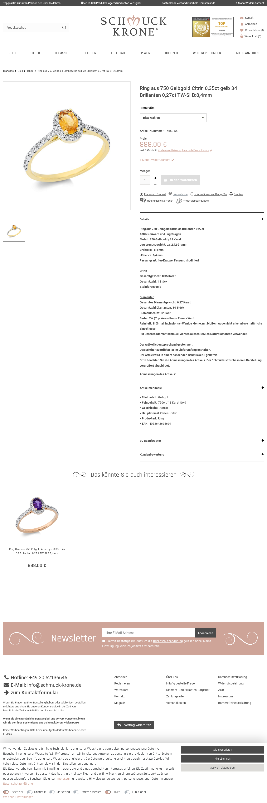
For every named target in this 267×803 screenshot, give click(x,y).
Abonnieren (205, 633)
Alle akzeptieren (222, 750)
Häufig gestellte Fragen (181, 683)
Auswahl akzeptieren (222, 768)
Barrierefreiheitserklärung (234, 703)
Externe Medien (91, 792)
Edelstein (89, 53)
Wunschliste (254, 30)
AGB (221, 690)
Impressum (225, 696)
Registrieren (122, 683)
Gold (12, 53)
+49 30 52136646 (48, 678)
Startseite (8, 70)
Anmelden (120, 677)
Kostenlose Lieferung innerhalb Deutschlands (183, 150)
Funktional (139, 792)
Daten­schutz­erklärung (18, 784)
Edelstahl (118, 53)
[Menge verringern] (155, 184)
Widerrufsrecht (250, 3)
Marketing (63, 792)
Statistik (40, 792)
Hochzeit (171, 53)
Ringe (30, 70)
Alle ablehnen (222, 759)
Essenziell (17, 792)
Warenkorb (252, 36)
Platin (145, 53)
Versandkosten (176, 703)
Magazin (120, 703)
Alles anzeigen (247, 53)
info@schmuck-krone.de (54, 685)
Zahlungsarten (175, 696)
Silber (35, 53)
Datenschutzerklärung (232, 677)
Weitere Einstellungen (18, 797)
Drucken (238, 194)
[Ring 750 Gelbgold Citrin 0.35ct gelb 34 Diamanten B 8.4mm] (66, 146)
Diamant (61, 53)
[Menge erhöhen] (155, 178)
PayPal (116, 792)
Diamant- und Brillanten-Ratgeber (187, 690)
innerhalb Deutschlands (188, 3)
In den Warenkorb (183, 180)
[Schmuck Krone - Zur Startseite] (133, 25)
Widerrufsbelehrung (231, 683)
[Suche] (64, 27)
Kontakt (249, 17)
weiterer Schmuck (207, 53)
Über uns (172, 677)
